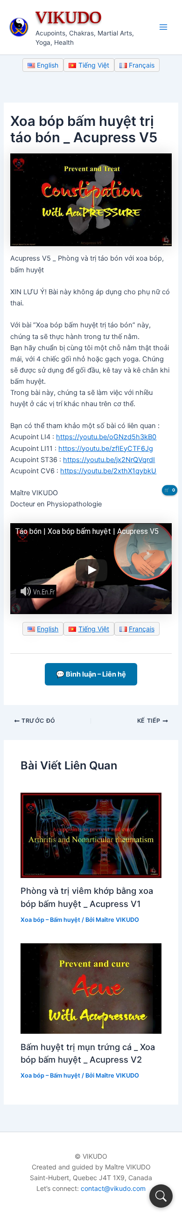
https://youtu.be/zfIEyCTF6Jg (105, 448)
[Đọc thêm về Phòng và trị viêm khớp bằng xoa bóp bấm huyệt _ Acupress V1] (91, 834)
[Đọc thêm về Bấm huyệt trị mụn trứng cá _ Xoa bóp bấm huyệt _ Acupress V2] (91, 988)
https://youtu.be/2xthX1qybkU (108, 471)
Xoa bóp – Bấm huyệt (50, 919)
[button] (161, 1196)
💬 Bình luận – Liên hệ (91, 674)
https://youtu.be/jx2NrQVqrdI (109, 460)
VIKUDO (68, 17)
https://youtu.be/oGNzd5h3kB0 (106, 437)
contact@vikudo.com (113, 1188)
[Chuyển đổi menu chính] (163, 27)
